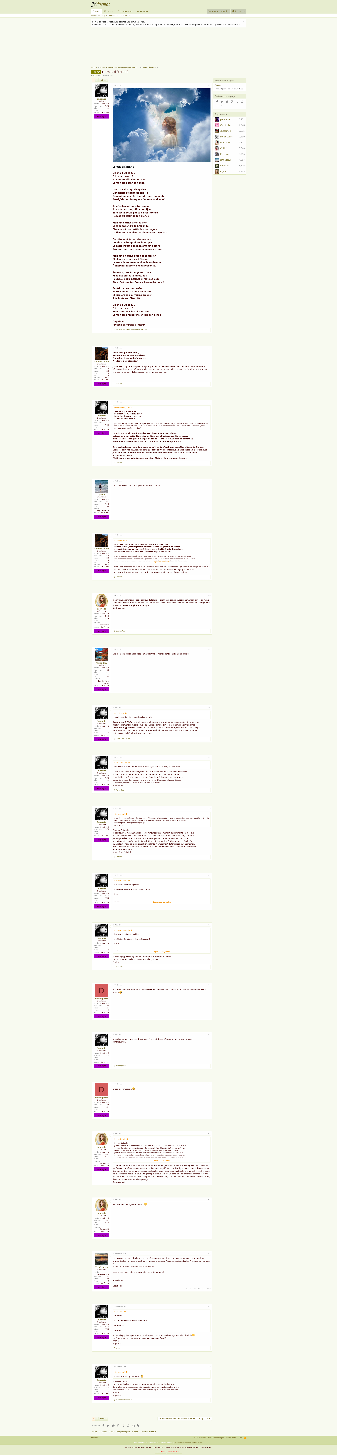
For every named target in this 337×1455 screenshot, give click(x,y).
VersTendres (101, 1267)
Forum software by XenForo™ (153, 1443)
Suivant (103, 80)
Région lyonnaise (103, 510)
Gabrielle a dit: (119, 814)
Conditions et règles (216, 1437)
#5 (209, 535)
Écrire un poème (125, 11)
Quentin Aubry (101, 361)
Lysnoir (101, 494)
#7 (209, 649)
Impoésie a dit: (120, 540)
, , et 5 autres (132, 330)
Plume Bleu (101, 662)
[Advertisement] (170, 47)
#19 (209, 1306)
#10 (209, 808)
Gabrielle (101, 608)
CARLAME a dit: (120, 1311)
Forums (96, 11)
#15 (209, 1084)
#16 (209, 1134)
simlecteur (225, 159)
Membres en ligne (224, 80)
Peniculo (218, 85)
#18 (209, 1254)
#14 (209, 1035)
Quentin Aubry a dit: (122, 407)
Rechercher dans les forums (120, 15)
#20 (209, 1366)
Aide (240, 1437)
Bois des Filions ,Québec (103, 682)
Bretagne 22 (104, 625)
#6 (209, 595)
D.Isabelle (225, 142)
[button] (114, 11)
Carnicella (225, 125)
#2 (209, 348)
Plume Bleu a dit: (120, 762)
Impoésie (96, 75)
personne (225, 119)
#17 (209, 1200)
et (123, 739)
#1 (209, 85)
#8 (209, 708)
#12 (209, 925)
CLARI (223, 148)
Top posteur (221, 114)
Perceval (224, 153)
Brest (107, 377)
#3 (209, 402)
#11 (209, 875)
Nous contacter (200, 1437)
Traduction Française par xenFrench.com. (188, 1443)
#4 (209, 481)
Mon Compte (142, 11)
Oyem (223, 171)
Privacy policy (231, 1437)
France (95, 1437)
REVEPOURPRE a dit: (122, 880)
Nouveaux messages (99, 15)
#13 (209, 985)
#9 (209, 757)
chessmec (225, 130)
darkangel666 (101, 998)
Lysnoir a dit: (119, 713)
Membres (108, 11)
